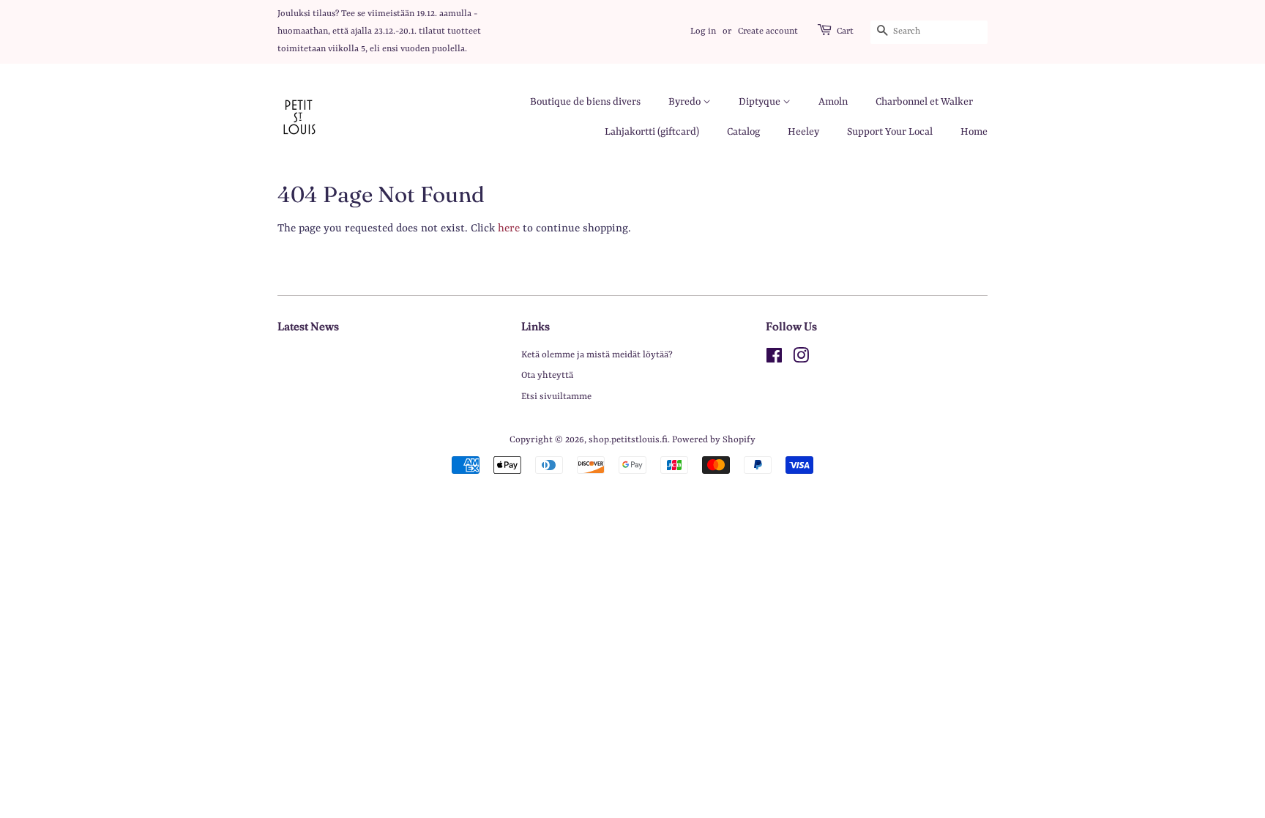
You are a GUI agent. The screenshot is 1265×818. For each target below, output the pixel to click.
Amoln (833, 102)
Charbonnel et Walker (924, 102)
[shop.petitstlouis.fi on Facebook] (774, 359)
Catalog (743, 132)
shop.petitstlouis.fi (628, 439)
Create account (768, 31)
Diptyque (761, 102)
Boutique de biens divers (585, 102)
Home (974, 132)
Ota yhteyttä (547, 375)
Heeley (803, 132)
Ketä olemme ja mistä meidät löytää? (597, 354)
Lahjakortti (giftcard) (652, 132)
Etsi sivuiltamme (556, 396)
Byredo (685, 102)
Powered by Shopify (713, 439)
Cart (845, 31)
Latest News (308, 326)
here (509, 229)
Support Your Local (890, 132)
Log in (703, 31)
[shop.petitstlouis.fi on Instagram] (801, 359)
